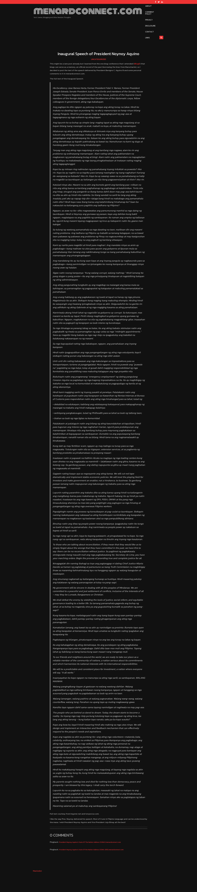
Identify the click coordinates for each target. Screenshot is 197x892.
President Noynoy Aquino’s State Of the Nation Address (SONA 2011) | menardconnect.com (91, 849)
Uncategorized (98, 59)
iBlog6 (137, 63)
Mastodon (37, 870)
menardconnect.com (88, 11)
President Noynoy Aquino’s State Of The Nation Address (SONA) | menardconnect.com (90, 842)
